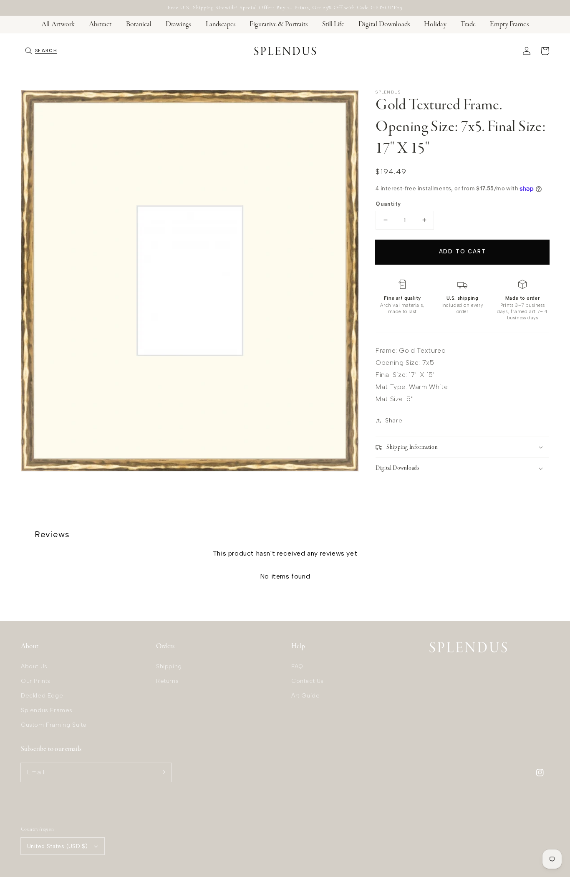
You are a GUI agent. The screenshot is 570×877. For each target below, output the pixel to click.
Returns (167, 681)
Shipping (169, 666)
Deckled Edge (42, 695)
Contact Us (307, 681)
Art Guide (305, 695)
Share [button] (393, 420)
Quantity (388, 204)
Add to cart (462, 251)
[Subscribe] (162, 772)
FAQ (297, 666)
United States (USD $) (57, 846)
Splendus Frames (47, 710)
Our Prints (35, 681)
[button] (41, 51)
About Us (34, 666)
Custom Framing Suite (54, 724)
